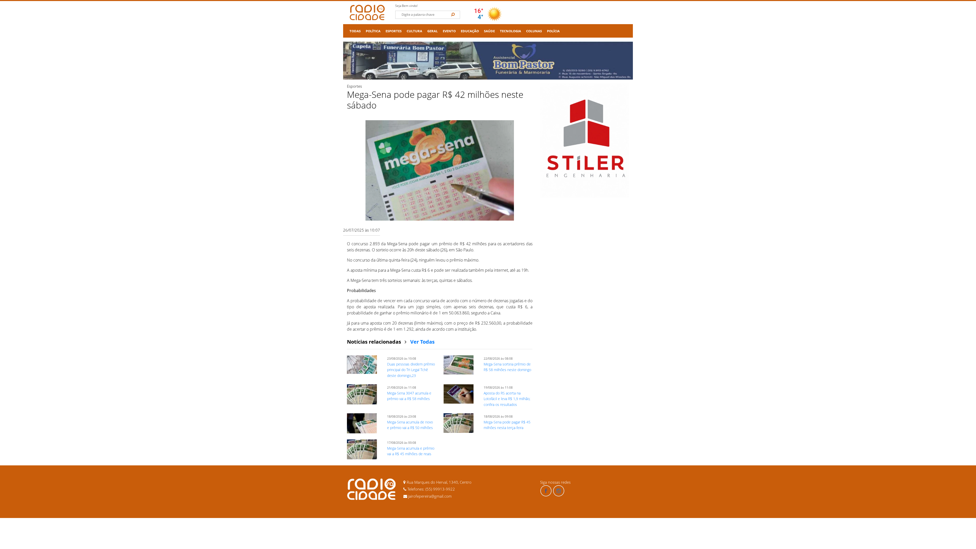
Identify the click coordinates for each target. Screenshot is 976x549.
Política (373, 31)
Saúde (489, 31)
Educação (470, 31)
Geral (432, 31)
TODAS (355, 31)
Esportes (394, 31)
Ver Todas (422, 341)
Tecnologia (510, 31)
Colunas (534, 31)
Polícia (553, 31)
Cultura (414, 31)
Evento (449, 31)
